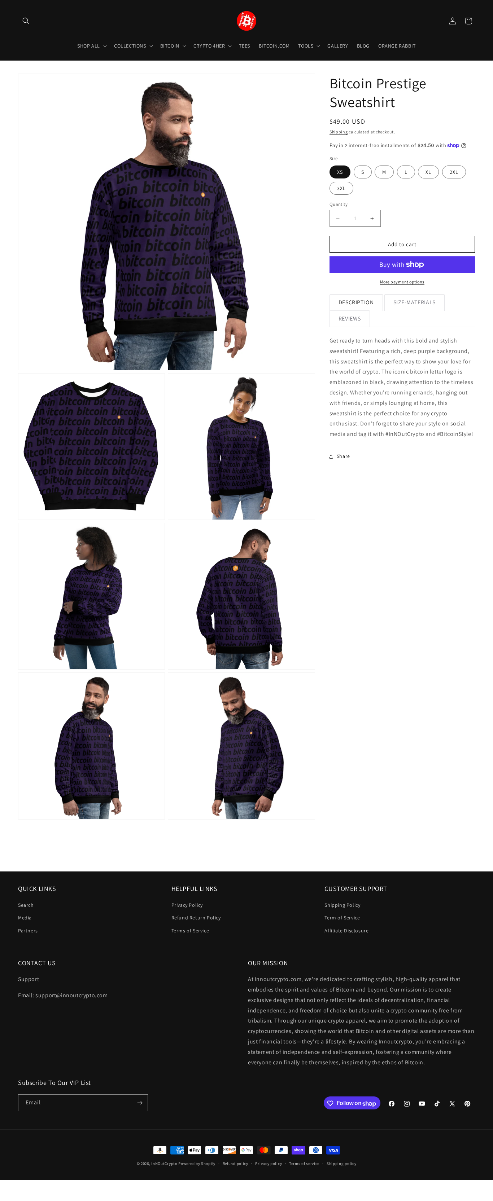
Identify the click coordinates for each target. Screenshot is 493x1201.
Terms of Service (190, 930)
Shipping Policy (342, 905)
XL (428, 172)
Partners (28, 930)
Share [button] (343, 456)
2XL (454, 172)
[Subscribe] (140, 1102)
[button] (26, 21)
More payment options (402, 281)
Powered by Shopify (196, 1163)
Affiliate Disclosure (346, 930)
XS (340, 172)
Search (26, 905)
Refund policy (235, 1163)
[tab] (356, 302)
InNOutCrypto (164, 1163)
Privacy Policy (187, 905)
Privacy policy (268, 1163)
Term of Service (342, 917)
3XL (341, 188)
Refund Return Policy (196, 917)
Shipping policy (342, 1163)
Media (25, 917)
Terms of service (304, 1163)
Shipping (339, 131)
